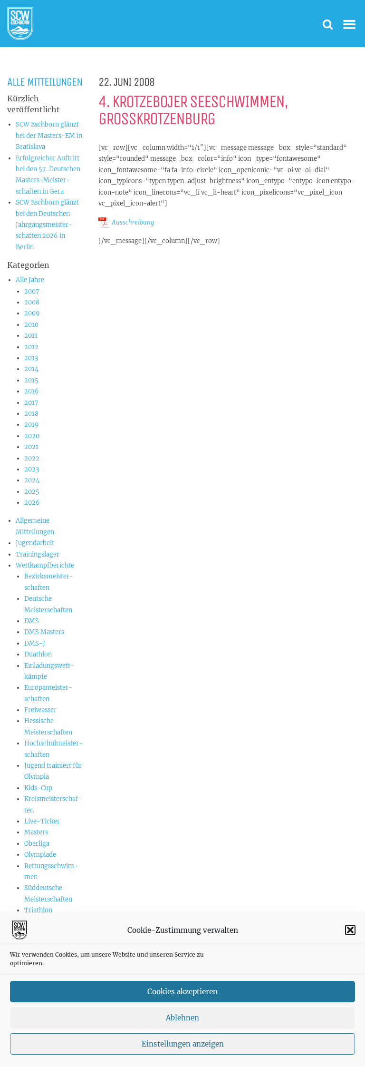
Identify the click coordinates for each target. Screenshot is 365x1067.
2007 (31, 291)
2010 (31, 325)
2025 (31, 492)
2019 (31, 425)
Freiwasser (40, 710)
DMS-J (34, 643)
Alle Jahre (30, 280)
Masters (36, 832)
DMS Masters (44, 632)
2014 (31, 369)
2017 (31, 403)
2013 (31, 358)
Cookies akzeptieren (182, 991)
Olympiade (40, 855)
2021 (31, 447)
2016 (31, 391)
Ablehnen (182, 1017)
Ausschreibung (133, 222)
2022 (31, 458)
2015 (31, 380)
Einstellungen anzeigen (183, 1043)
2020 (31, 436)
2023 (31, 469)
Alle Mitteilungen (44, 81)
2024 (31, 480)
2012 (31, 347)
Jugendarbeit (35, 543)
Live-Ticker (42, 821)
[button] (350, 930)
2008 (31, 302)
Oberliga (36, 844)
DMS (31, 621)
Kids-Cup (38, 788)
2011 (31, 336)
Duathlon (38, 654)
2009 (32, 313)
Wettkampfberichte (45, 565)
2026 (32, 503)
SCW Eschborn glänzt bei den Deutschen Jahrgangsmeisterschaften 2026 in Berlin (47, 224)
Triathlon (38, 910)
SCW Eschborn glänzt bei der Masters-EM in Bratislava (49, 135)
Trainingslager (37, 554)
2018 (31, 414)
